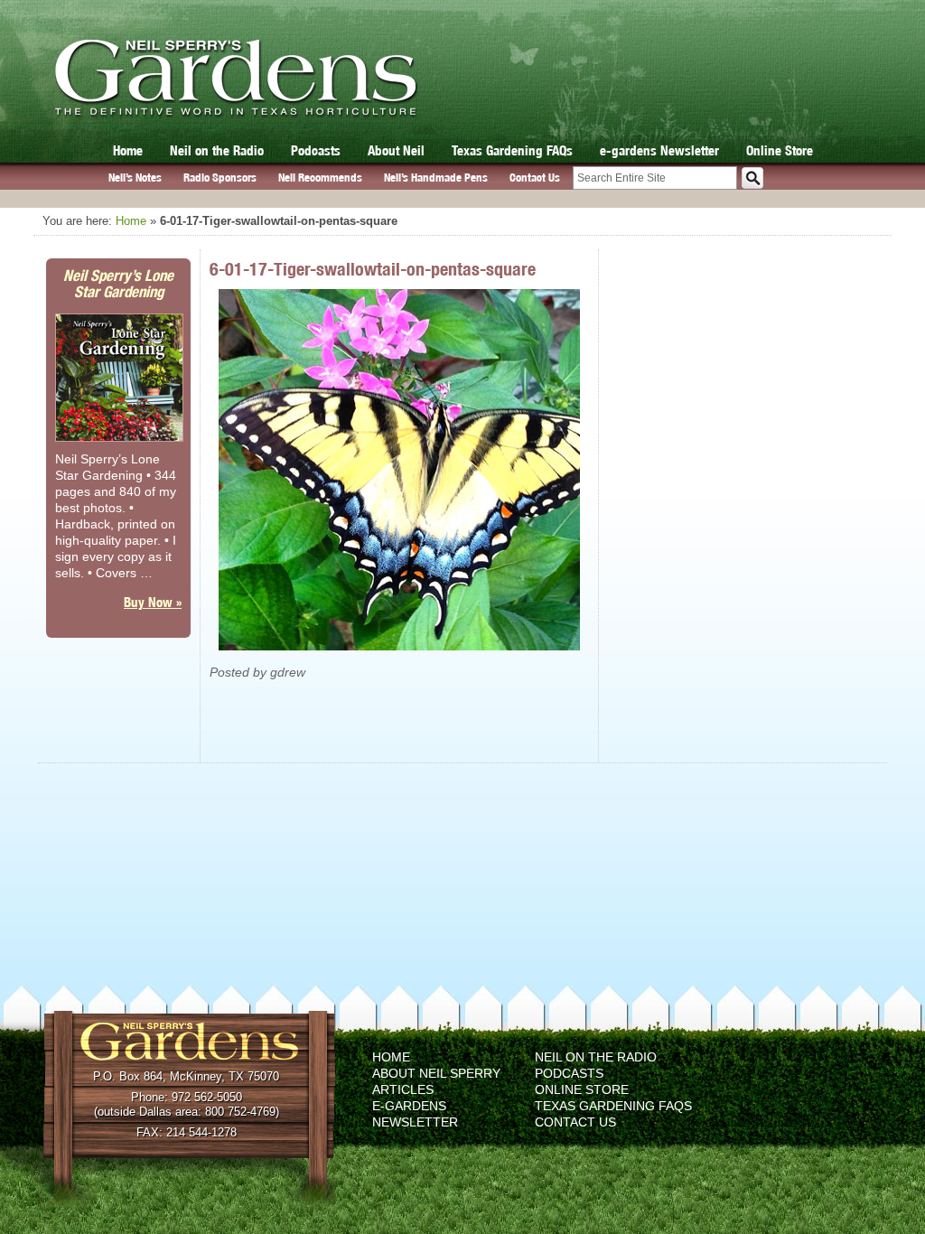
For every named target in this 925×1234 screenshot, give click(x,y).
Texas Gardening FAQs (512, 150)
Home (128, 150)
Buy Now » (153, 602)
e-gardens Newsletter (659, 150)
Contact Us (534, 177)
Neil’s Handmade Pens (436, 177)
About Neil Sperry (436, 1073)
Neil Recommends (320, 177)
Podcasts (316, 150)
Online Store (779, 150)
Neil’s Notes (135, 177)
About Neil (396, 150)
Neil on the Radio (217, 150)
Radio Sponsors (220, 177)
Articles (403, 1089)
